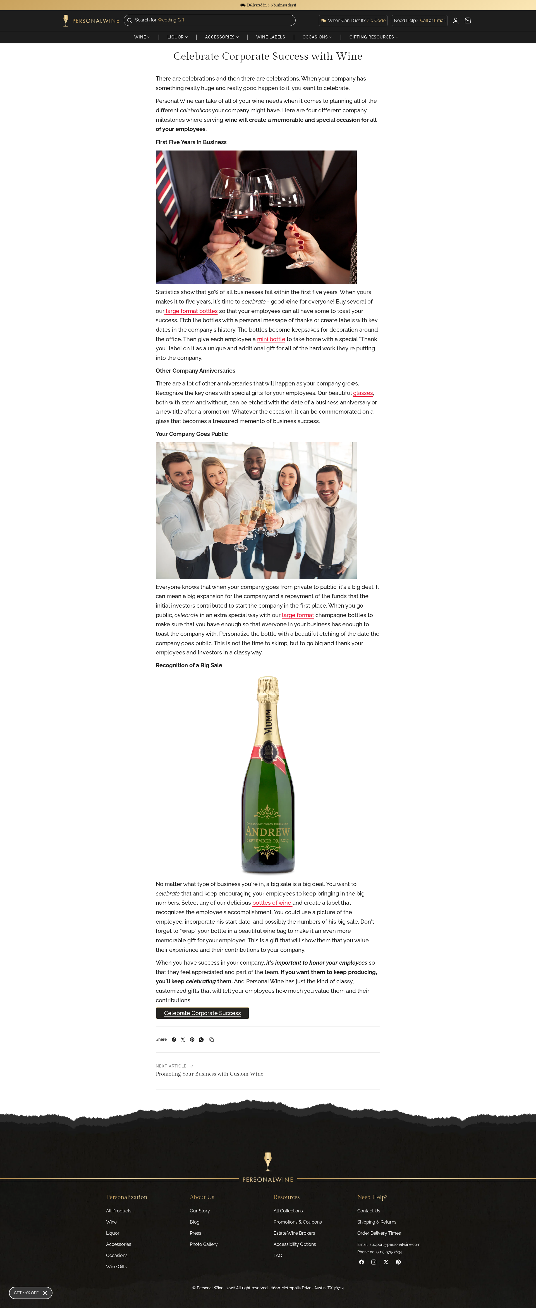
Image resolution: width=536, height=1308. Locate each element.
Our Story (200, 1211)
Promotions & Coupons (298, 1222)
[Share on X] (183, 1039)
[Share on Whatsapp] (201, 1039)
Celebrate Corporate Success (202, 1013)
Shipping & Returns (376, 1222)
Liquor (112, 1233)
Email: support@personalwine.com (388, 1244)
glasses (363, 393)
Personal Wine (210, 1288)
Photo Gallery (204, 1244)
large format (298, 615)
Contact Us (368, 1211)
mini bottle (271, 339)
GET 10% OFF (26, 1293)
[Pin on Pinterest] (192, 1039)
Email (440, 20)
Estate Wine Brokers (294, 1233)
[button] (209, 20)
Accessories (118, 1244)
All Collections (288, 1211)
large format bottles (192, 311)
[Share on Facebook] (174, 1039)
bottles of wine (271, 902)
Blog (195, 1222)
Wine (111, 1222)
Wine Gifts (116, 1266)
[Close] (45, 1293)
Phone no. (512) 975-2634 (379, 1252)
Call (424, 20)
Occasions (117, 1255)
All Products (118, 1211)
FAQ (278, 1255)
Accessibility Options (295, 1244)
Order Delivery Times (379, 1233)
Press (195, 1233)
